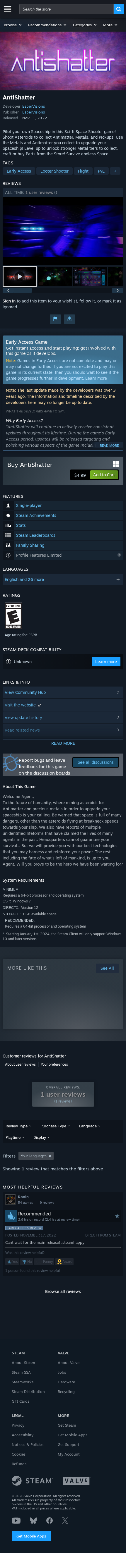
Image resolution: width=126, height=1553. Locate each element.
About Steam (23, 1362)
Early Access (19, 170)
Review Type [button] (17, 1126)
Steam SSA (21, 1372)
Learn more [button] (106, 661)
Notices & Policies (27, 1444)
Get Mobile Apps (31, 1536)
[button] (13, 25)
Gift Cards (20, 1401)
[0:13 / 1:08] (63, 231)
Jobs (62, 1372)
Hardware (66, 1382)
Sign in (9, 300)
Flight (83, 170)
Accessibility (22, 1434)
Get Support (68, 1444)
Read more (109, 445)
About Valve (68, 1362)
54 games (25, 1203)
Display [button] (39, 1137)
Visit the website (21, 704)
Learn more (96, 378)
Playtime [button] (13, 1137)
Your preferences (54, 1064)
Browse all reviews (63, 1291)
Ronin (23, 1196)
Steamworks (22, 1382)
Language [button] (88, 1126)
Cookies (18, 1454)
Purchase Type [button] (53, 1126)
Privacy (18, 1425)
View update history (23, 717)
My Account (69, 1454)
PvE (101, 170)
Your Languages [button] (34, 1156)
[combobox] (66, 9)
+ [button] (115, 170)
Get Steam (67, 1425)
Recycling (66, 1391)
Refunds (19, 1463)
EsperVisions (33, 106)
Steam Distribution (28, 1391)
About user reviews (20, 1064)
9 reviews (47, 1203)
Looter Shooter (54, 170)
